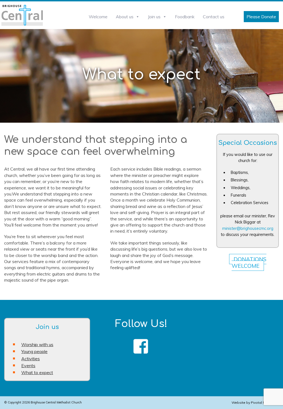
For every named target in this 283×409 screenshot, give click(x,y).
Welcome (98, 16)
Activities (30, 358)
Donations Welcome (249, 262)
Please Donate (261, 16)
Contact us (213, 16)
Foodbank (185, 16)
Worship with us (37, 344)
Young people (34, 351)
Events (28, 365)
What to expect (37, 372)
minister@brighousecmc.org (247, 228)
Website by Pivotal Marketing (255, 402)
